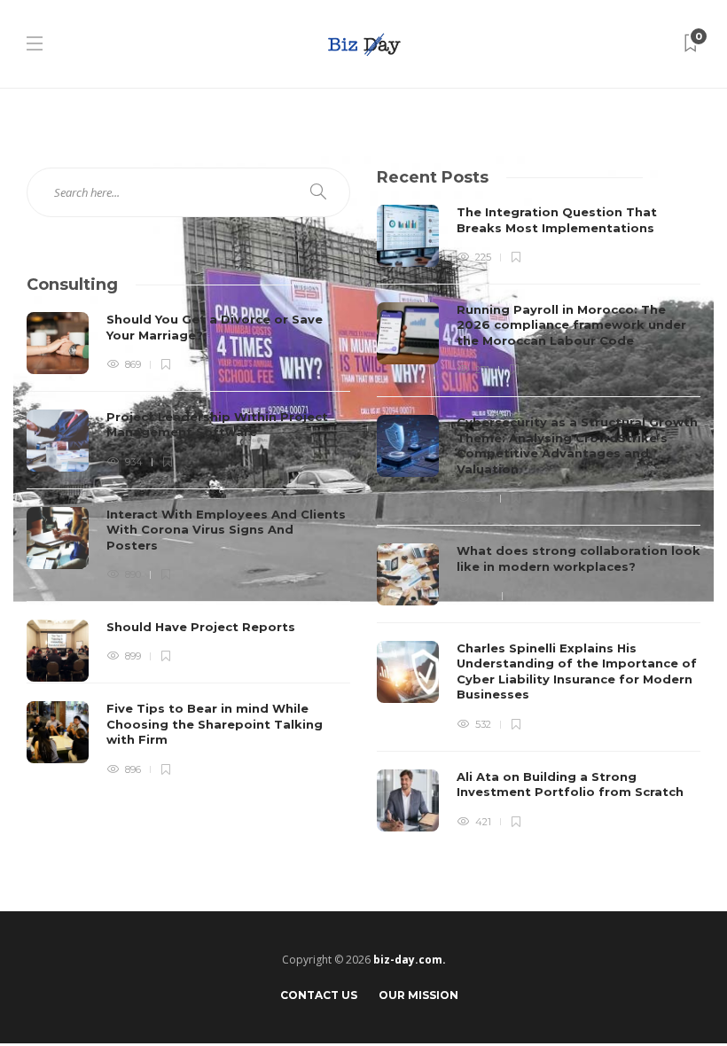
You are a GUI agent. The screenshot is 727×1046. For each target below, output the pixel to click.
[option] (538, 518)
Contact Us (318, 995)
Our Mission (418, 995)
